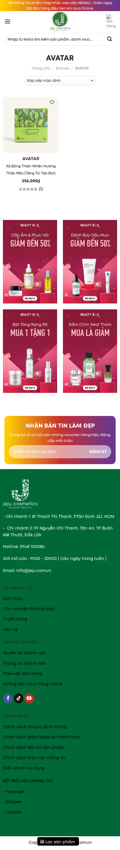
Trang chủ (40, 68)
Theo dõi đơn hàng (22, 673)
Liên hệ (10, 629)
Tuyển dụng (15, 619)
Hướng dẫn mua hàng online (32, 684)
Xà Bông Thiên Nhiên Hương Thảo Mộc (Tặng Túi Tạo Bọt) (31, 170)
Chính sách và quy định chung (35, 727)
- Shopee (12, 802)
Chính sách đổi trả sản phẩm (33, 747)
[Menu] (7, 21)
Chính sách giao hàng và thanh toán (41, 737)
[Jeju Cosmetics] (60, 21)
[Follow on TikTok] (19, 698)
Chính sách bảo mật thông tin (34, 758)
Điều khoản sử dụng (24, 768)
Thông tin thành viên (24, 663)
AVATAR (30, 159)
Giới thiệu (13, 598)
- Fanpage (13, 792)
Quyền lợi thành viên (24, 653)
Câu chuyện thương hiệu (28, 609)
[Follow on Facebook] (8, 698)
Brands (62, 68)
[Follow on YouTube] (29, 698)
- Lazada (12, 812)
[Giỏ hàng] (111, 21)
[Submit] (109, 39)
